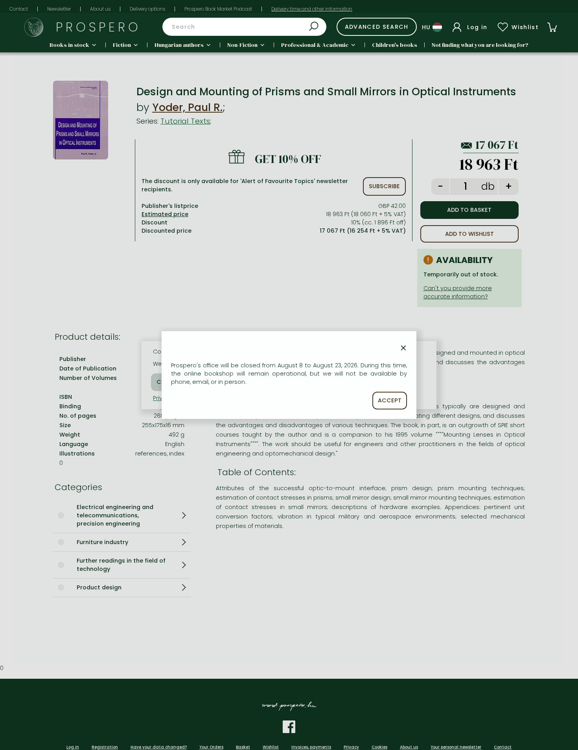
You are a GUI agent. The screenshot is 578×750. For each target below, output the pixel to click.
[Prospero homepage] (33, 27)
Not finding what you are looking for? (480, 45)
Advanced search (377, 27)
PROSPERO (98, 27)
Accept (389, 400)
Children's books (394, 45)
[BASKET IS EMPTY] (552, 27)
